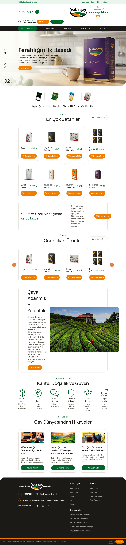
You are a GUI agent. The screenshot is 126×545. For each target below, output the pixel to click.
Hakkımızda (85, 2)
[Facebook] (19, 11)
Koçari (23, 148)
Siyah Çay (94, 488)
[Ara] (37, 12)
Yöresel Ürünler (86, 28)
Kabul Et (119, 542)
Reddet (111, 542)
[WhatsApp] (31, 11)
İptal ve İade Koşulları (79, 518)
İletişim (105, 2)
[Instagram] (23, 11)
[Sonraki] (112, 265)
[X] (27, 11)
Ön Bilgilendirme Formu (80, 531)
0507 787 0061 (29, 22)
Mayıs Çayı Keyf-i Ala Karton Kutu (48, 273)
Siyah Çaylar (50, 28)
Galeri (93, 2)
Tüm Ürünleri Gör (97, 117)
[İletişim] (19, 22)
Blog (98, 2)
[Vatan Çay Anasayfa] (88, 11)
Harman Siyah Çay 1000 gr (70, 187)
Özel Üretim (104, 28)
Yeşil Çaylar (67, 28)
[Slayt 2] (5, 53)
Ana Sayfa (74, 488)
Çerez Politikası (50, 542)
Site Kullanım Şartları (78, 522)
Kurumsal (74, 492)
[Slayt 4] (5, 67)
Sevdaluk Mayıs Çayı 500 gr (48, 187)
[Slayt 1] (5, 50)
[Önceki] (14, 265)
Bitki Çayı (94, 492)
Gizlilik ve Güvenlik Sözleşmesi (83, 526)
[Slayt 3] (5, 64)
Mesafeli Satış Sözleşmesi (81, 514)
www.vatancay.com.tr (25, 506)
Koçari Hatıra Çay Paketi (70, 150)
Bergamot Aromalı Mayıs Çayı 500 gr (94, 188)
